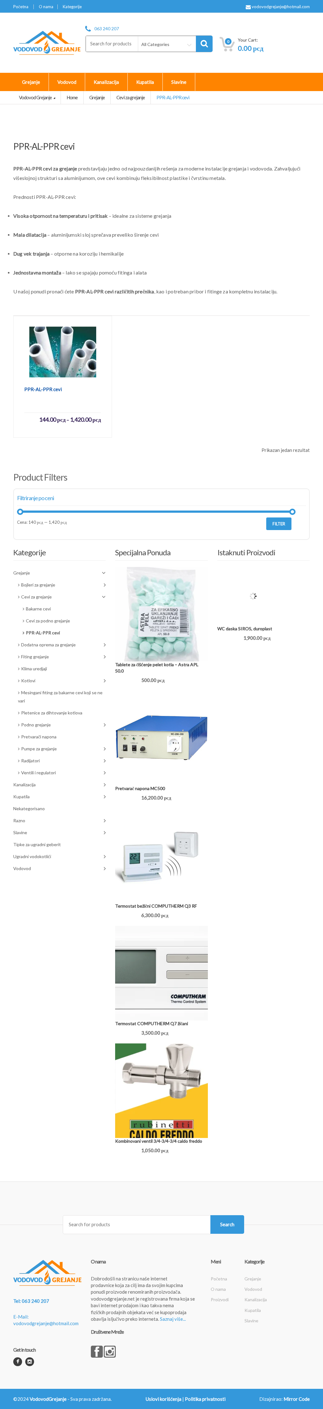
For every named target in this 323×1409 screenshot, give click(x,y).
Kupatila (145, 82)
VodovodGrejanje (48, 1399)
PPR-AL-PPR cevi (43, 632)
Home (72, 97)
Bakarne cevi (38, 608)
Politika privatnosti (205, 1399)
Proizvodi (220, 1299)
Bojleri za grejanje (38, 584)
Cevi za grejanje (130, 97)
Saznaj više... (173, 1319)
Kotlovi (28, 680)
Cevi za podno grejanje (48, 620)
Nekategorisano (29, 808)
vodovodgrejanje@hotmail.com (280, 6)
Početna (20, 6)
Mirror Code (297, 1399)
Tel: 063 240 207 (31, 1301)
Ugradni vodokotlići (32, 856)
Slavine (178, 82)
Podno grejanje (36, 724)
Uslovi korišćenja (163, 1399)
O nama (46, 6)
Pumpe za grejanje (39, 748)
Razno (19, 820)
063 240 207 (106, 28)
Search (227, 1224)
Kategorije (72, 6)
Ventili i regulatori (38, 772)
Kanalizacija (106, 82)
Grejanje (31, 82)
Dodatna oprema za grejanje (48, 644)
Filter (279, 523)
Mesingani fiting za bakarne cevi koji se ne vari (60, 696)
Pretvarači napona (38, 736)
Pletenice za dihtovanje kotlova (51, 712)
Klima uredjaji (34, 668)
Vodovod (66, 82)
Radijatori (30, 760)
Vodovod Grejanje (35, 97)
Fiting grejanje (35, 656)
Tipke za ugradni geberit (37, 844)
